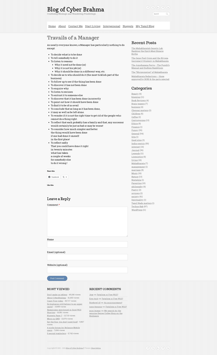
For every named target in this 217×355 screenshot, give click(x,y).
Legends (135, 153)
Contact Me (75, 26)
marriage (136, 170)
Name (50, 239)
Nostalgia (136, 180)
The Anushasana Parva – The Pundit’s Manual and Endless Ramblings (150, 66)
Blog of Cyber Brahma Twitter (153, 7)
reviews (135, 193)
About (62, 26)
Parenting (136, 183)
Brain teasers (138, 103)
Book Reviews (138, 100)
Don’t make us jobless (57, 294)
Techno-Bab (137, 206)
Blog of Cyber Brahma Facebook (148, 7)
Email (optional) (56, 252)
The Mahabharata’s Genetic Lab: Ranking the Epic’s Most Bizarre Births (147, 51)
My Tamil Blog (145, 26)
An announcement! (113, 302)
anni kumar (95, 310)
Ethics (134, 123)
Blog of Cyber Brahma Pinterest (163, 7)
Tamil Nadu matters (141, 203)
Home (52, 26)
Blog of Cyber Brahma (75, 9)
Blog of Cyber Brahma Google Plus (158, 7)
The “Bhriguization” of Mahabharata (149, 72)
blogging (135, 97)
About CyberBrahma (56, 297)
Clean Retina (96, 348)
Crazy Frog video (55, 301)
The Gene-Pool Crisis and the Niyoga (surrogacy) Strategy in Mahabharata (150, 59)
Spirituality (137, 199)
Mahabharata (138, 163)
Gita (133, 137)
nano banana (95, 306)
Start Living (92, 26)
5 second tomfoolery (56, 333)
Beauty (135, 93)
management (138, 166)
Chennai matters (139, 110)
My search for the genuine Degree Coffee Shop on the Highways (105, 313)
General (135, 133)
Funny (134, 130)
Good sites (136, 140)
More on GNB (53, 318)
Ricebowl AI (94, 302)
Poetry (134, 190)
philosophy (137, 186)
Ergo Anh (93, 298)
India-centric (138, 143)
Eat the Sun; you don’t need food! (62, 322)
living (134, 160)
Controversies (138, 120)
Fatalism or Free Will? (107, 294)
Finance (135, 127)
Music (134, 173)
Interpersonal (111, 26)
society (135, 196)
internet (135, 146)
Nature (134, 176)
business (135, 107)
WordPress (136, 210)
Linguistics (137, 156)
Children (135, 113)
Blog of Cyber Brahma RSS (168, 7)
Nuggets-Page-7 (54, 315)
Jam (91, 294)
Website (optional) (57, 264)
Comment (53, 204)
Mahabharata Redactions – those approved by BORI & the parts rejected (150, 77)
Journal (135, 150)
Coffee (134, 117)
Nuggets (128, 26)
